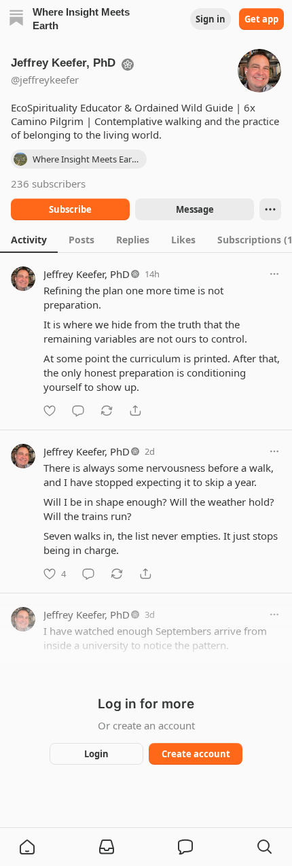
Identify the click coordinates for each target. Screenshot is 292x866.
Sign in (210, 19)
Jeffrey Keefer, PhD (86, 274)
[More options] (274, 274)
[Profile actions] (270, 209)
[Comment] (78, 410)
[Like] (49, 410)
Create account (196, 754)
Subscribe (70, 209)
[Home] (16, 19)
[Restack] (106, 410)
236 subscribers (48, 183)
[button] (27, 847)
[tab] (29, 239)
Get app (261, 19)
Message (195, 209)
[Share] (135, 410)
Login (96, 754)
